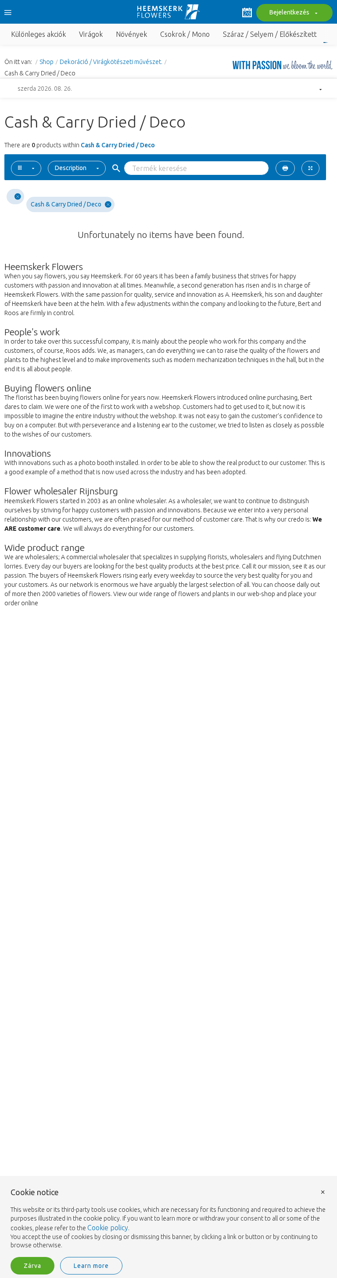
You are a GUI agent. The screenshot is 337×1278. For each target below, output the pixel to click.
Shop (46, 61)
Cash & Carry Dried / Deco (66, 204)
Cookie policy (107, 1228)
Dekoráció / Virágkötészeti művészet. (111, 61)
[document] (168, 1219)
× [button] (323, 1191)
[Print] (285, 168)
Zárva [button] (32, 1265)
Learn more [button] (91, 1265)
